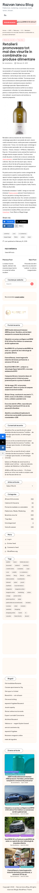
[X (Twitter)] (3, 442)
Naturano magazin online (14, 735)
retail (15, 606)
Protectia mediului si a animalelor (16, 507)
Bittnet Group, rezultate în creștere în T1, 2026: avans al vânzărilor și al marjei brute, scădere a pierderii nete (19, 397)
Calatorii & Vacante (12, 503)
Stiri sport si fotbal (11, 691)
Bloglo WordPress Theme (23, 890)
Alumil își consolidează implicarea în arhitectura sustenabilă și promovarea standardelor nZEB (18, 415)
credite (14, 572)
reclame (8, 606)
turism (20, 613)
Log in (9, 539)
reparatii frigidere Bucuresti (14, 703)
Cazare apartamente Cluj (14, 687)
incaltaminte (21, 579)
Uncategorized (10, 523)
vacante (8, 616)
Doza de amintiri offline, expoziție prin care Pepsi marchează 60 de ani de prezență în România (18, 406)
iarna (28, 575)
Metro (16, 237)
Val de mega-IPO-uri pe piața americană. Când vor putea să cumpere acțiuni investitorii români (19, 387)
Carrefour (6, 212)
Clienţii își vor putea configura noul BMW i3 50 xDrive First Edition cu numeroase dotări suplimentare (19, 341)
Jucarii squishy (10, 707)
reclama (28, 602)
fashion (8, 575)
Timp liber (20, 40)
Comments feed (13, 547)
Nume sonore (13, 193)
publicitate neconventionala (14, 602)
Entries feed (11, 543)
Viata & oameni (10, 527)
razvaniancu (11, 248)
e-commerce (22, 233)
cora (14, 233)
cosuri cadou (19, 297)
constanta (20, 568)
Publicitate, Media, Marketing (15, 511)
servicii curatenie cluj (12, 727)
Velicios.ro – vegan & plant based (17, 723)
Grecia (22, 575)
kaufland (8, 585)
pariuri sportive (10, 599)
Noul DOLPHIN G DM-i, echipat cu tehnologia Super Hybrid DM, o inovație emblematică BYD (18, 369)
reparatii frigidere (11, 731)
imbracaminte (10, 579)
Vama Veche (18, 616)
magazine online (19, 589)
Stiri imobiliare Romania (13, 683)
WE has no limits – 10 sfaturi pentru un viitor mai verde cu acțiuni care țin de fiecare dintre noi (19, 472)
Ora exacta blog (11, 699)
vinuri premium (7, 159)
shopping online (10, 613)
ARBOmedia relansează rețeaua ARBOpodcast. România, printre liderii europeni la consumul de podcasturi (18, 332)
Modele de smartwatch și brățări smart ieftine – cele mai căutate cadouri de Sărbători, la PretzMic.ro (18, 464)
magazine (9, 589)
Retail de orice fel (9, 40)
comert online (10, 568)
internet (8, 582)
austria (8, 562)
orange (8, 596)
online (22, 237)
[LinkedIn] (3, 447)
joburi (15, 582)
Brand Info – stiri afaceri (13, 695)
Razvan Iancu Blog (18, 4)
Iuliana (7, 462)
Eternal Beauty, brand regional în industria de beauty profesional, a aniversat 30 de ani (17, 360)
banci (15, 562)
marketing (21, 592)
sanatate (8, 609)
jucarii (22, 582)
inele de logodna (11, 739)
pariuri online (17, 596)
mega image (7, 237)
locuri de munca (19, 585)
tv (25, 613)
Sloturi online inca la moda (14, 711)
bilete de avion (24, 562)
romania (23, 606)
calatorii (17, 565)
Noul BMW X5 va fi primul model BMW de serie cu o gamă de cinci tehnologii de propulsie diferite (19, 350)
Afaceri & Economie (12, 499)
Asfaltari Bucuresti (11, 719)
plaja (19, 599)
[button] (9, 252)
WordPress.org (12, 551)
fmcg (15, 575)
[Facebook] (3, 436)
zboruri (27, 616)
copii (27, 568)
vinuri (29, 237)
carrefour (6, 233)
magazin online (10, 592)
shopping (17, 609)
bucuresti (8, 565)
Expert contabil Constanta (14, 715)
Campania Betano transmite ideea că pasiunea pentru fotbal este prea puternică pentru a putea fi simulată (18, 378)
